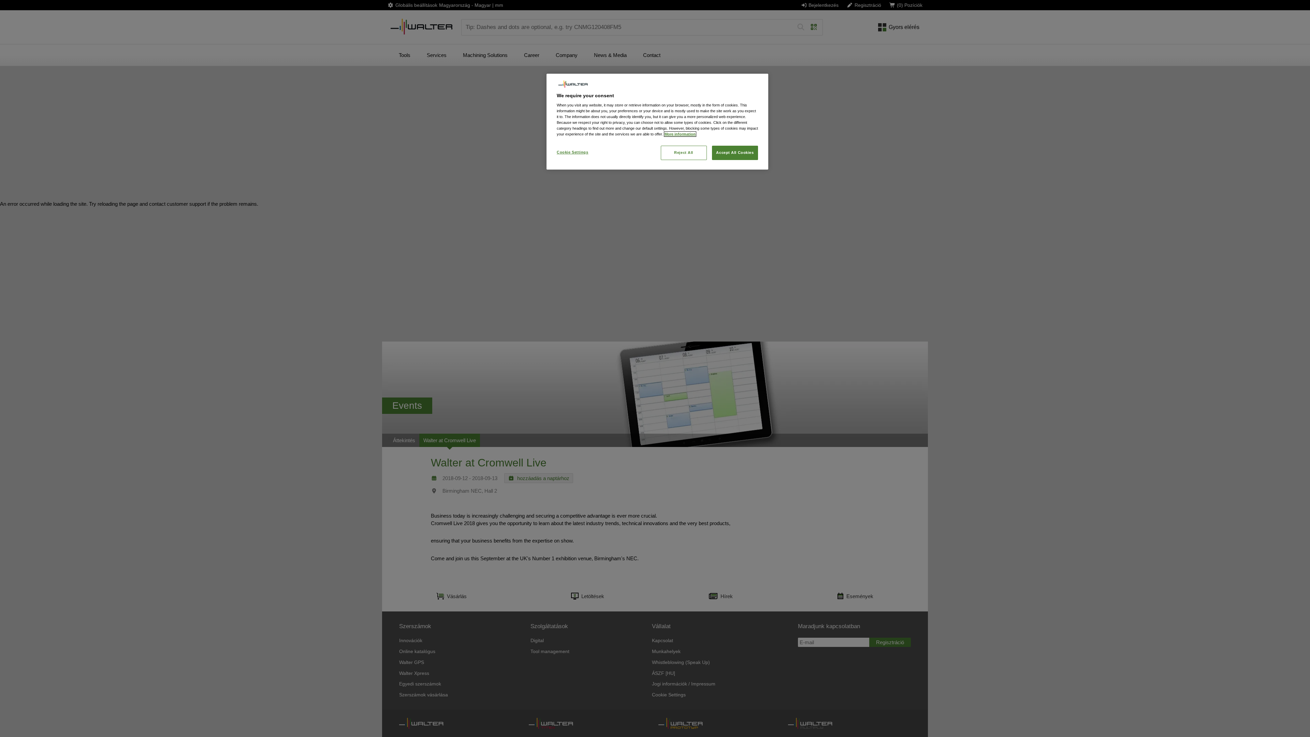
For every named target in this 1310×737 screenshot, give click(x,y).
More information (680, 134)
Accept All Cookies (735, 152)
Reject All (683, 152)
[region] (657, 122)
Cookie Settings (572, 152)
